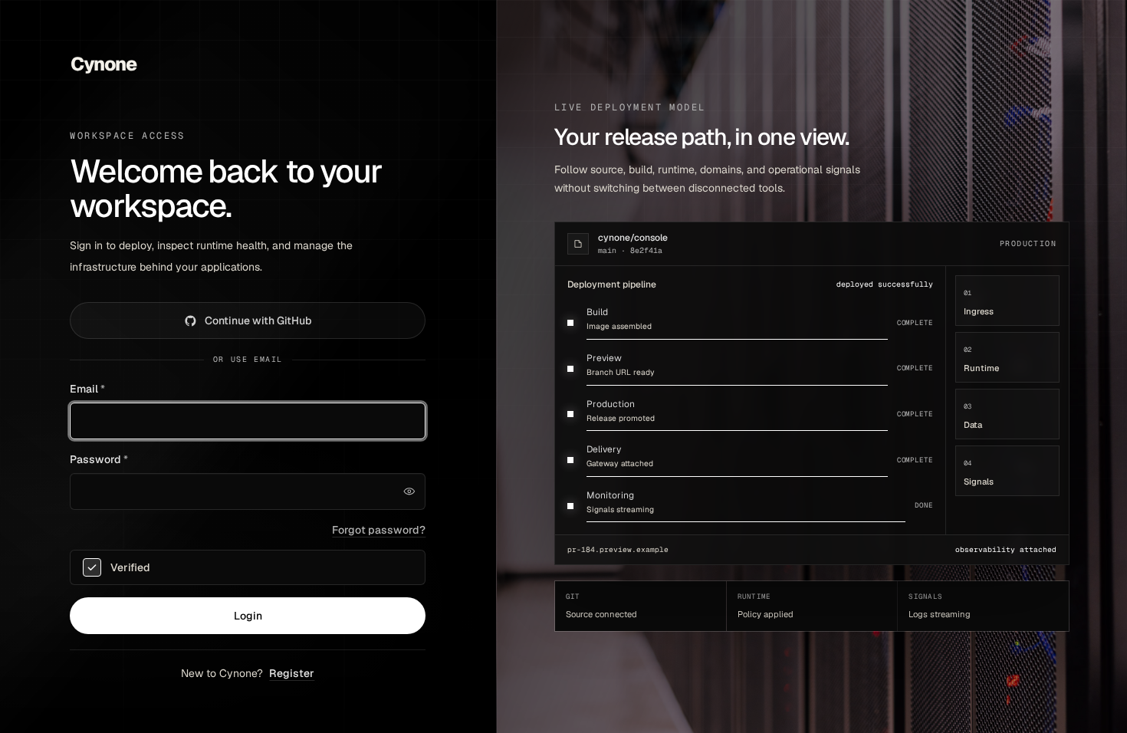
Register (291, 673)
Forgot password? (379, 530)
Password (99, 459)
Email (87, 389)
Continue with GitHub (258, 320)
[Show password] (409, 491)
